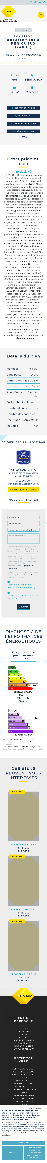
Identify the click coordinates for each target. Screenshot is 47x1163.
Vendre (23, 1037)
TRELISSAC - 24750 (23, 1083)
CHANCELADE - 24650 (23, 1095)
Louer (23, 1034)
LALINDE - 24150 (23, 1086)
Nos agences (23, 1043)
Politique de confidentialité (34, 1108)
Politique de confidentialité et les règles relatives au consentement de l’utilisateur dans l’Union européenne (23, 1133)
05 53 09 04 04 (25, 116)
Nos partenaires (23, 1040)
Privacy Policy (23, 575)
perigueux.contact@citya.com (23, 484)
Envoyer (23, 606)
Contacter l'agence (24, 108)
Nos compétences (23, 1049)
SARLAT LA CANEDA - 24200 (23, 1076)
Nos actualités (23, 1046)
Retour (25, 30)
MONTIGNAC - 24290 (23, 1098)
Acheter (23, 1031)
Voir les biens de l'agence (23, 490)
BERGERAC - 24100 (23, 1069)
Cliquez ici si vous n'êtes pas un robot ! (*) (23, 597)
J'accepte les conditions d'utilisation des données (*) (21, 586)
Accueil (23, 1028)
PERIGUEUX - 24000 (23, 1072)
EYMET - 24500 (23, 1081)
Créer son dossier (24, 131)
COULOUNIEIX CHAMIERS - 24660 (23, 1091)
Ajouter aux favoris (25, 123)
